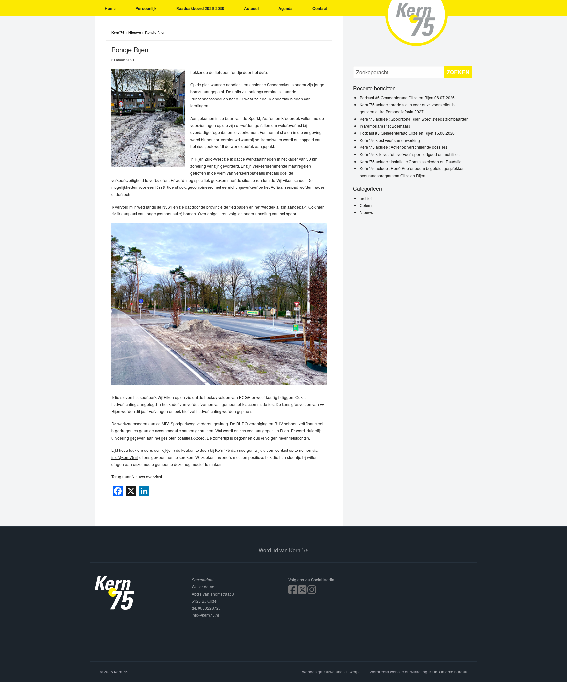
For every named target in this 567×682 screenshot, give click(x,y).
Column (367, 205)
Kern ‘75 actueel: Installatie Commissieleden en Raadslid (411, 161)
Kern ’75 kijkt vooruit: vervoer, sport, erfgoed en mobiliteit (410, 154)
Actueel (251, 8)
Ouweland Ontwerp (341, 671)
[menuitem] (110, 8)
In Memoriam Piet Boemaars (385, 126)
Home (110, 8)
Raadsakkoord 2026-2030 (200, 8)
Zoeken (458, 72)
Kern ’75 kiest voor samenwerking (390, 140)
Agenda (285, 8)
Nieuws (366, 212)
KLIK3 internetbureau (448, 671)
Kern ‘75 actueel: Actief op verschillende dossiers (403, 147)
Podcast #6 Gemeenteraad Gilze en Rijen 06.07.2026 (407, 97)
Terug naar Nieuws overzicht (136, 476)
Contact (319, 8)
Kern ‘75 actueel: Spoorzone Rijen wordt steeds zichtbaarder (414, 118)
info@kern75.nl (124, 457)
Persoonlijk (146, 8)
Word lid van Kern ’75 (284, 550)
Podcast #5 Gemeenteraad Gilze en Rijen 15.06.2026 (407, 133)
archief (366, 198)
